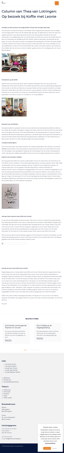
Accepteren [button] (47, 448)
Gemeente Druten (10, 364)
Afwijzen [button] (55, 448)
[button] (8, 340)
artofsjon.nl (5, 149)
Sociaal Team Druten (11, 368)
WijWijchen (6, 378)
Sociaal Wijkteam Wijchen (12, 372)
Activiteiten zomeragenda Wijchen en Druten (15, 327)
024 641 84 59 (8, 436)
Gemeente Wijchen (11, 366)
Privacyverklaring (18, 446)
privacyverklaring (50, 443)
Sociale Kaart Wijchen (11, 370)
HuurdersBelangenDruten (11, 382)
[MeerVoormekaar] (19, 3)
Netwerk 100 (7, 380)
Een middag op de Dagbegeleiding (44, 327)
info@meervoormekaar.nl (13, 438)
